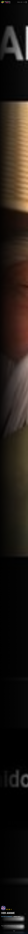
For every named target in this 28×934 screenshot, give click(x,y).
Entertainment (6, 916)
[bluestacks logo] (5, 2)
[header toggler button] (26, 2)
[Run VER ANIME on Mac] (14, 921)
